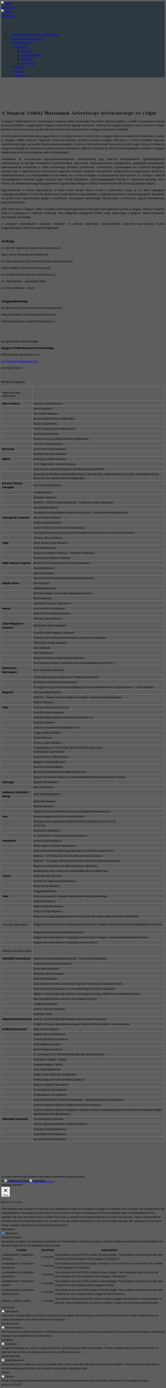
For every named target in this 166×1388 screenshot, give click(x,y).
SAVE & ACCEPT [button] (11, 1385)
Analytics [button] (7, 1340)
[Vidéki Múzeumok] (29, 1181)
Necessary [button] (8, 1229)
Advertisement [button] (10, 1356)
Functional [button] (8, 1307)
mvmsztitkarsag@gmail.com (19, 361)
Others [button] (5, 1372)
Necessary (12, 1233)
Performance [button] (9, 1324)
